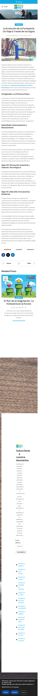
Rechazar (14, 692)
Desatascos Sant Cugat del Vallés (21, 627)
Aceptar (6, 692)
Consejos (22, 17)
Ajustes (23, 692)
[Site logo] (18, 6)
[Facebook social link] (16, 2)
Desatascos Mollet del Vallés (21, 619)
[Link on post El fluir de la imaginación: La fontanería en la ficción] (18, 286)
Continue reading (18, 320)
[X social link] (19, 2)
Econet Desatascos (12, 35)
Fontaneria (30, 249)
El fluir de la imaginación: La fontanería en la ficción (19, 302)
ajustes (16, 687)
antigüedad (7, 249)
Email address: (18, 541)
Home (14, 17)
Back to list (18, 263)
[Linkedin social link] (21, 2)
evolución (19, 249)
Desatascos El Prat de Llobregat (21, 600)
